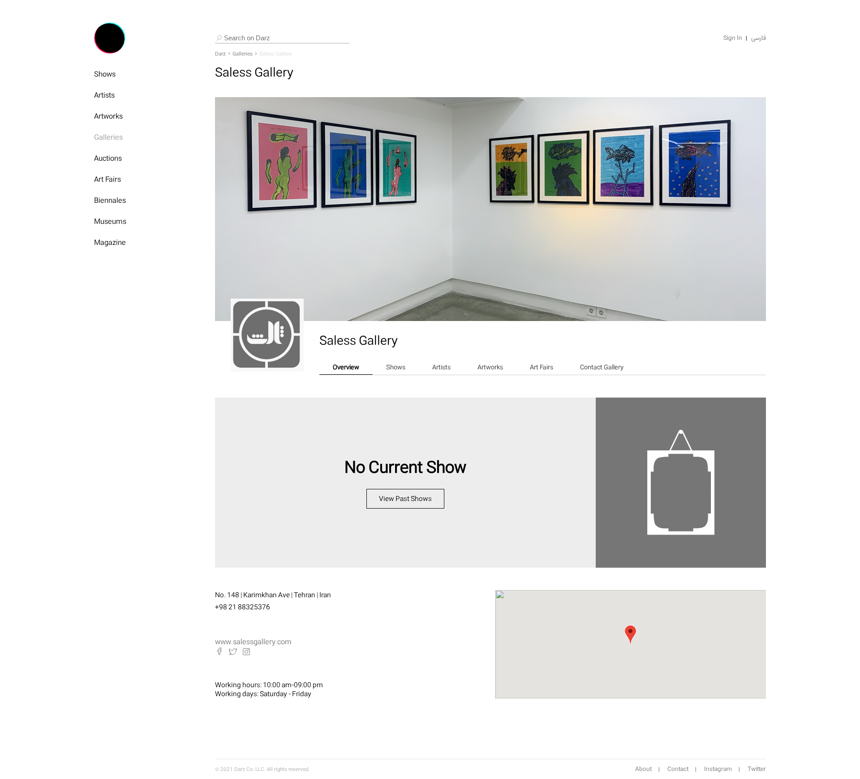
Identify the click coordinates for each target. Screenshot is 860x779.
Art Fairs (107, 179)
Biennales (110, 200)
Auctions (108, 158)
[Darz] (109, 38)
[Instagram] (246, 651)
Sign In (732, 38)
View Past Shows (405, 498)
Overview (346, 366)
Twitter (757, 769)
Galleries (108, 137)
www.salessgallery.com (253, 641)
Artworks (108, 116)
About (643, 769)
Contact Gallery (602, 366)
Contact (677, 769)
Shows (105, 74)
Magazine (110, 242)
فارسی (758, 38)
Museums (110, 221)
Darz (220, 53)
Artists (104, 95)
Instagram (718, 769)
